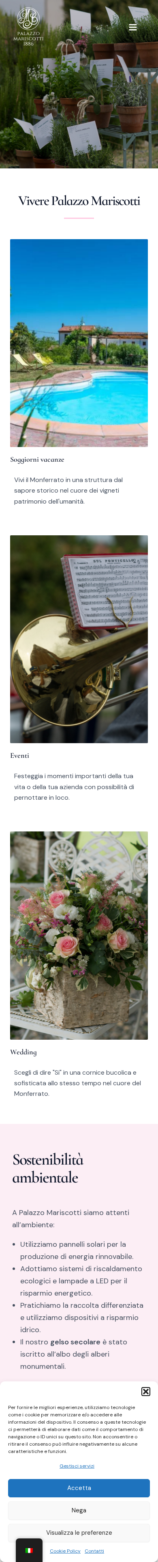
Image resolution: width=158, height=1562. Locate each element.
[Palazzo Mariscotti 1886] (28, 26)
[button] (146, 1391)
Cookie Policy (65, 1551)
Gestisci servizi (77, 1466)
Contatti (94, 1551)
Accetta (79, 1488)
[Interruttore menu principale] (133, 27)
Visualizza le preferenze (79, 1533)
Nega (79, 1510)
